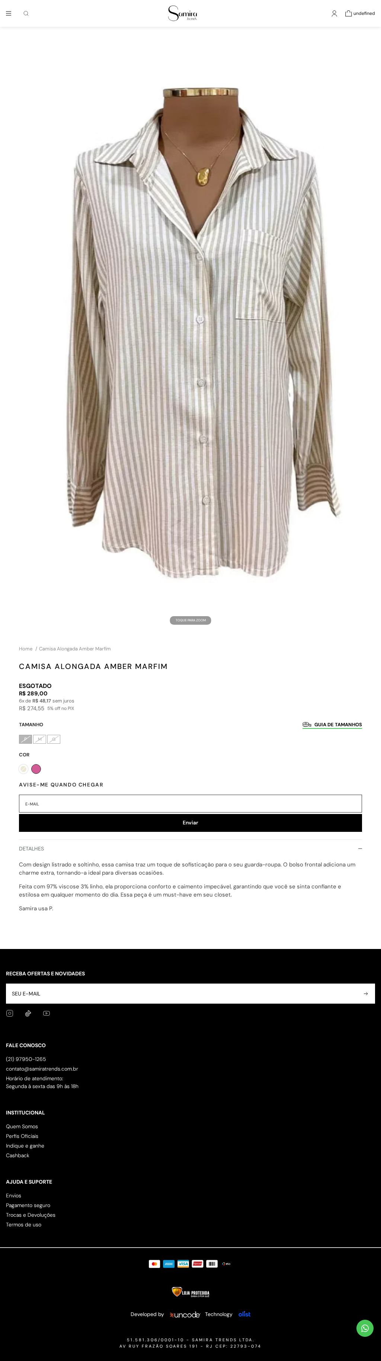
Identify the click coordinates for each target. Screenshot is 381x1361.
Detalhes (31, 848)
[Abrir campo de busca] (26, 13)
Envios (13, 1195)
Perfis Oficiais (22, 1136)
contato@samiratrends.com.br (42, 1068)
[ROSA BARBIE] (36, 769)
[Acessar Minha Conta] (334, 17)
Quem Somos (22, 1126)
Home (28, 649)
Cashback (17, 1155)
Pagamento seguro (28, 1205)
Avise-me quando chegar (61, 784)
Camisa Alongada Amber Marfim (75, 649)
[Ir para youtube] (46, 1013)
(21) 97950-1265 (26, 1059)
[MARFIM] (23, 769)
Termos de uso (23, 1224)
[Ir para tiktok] (28, 1013)
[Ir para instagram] (9, 1013)
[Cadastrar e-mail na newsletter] (365, 994)
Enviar (190, 822)
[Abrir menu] (8, 13)
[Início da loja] (182, 13)
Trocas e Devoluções (30, 1215)
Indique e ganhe (25, 1145)
